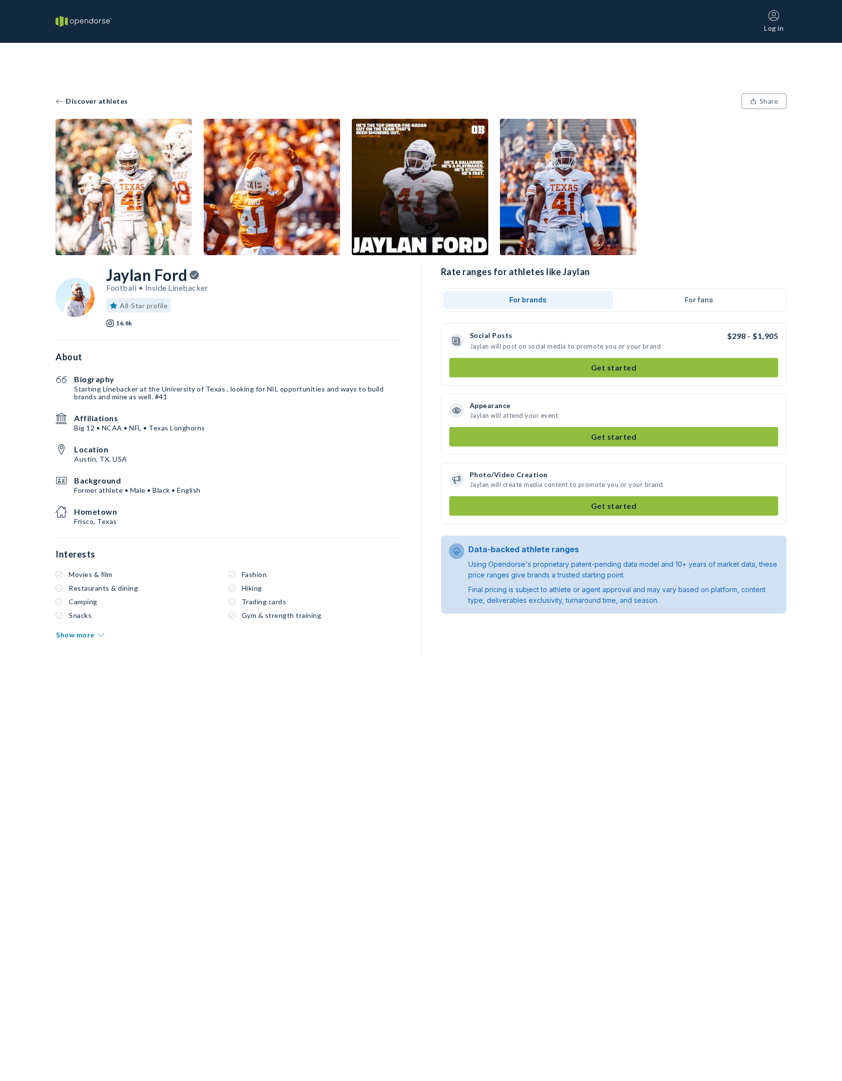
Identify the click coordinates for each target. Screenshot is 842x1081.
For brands (528, 300)
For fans (699, 300)
